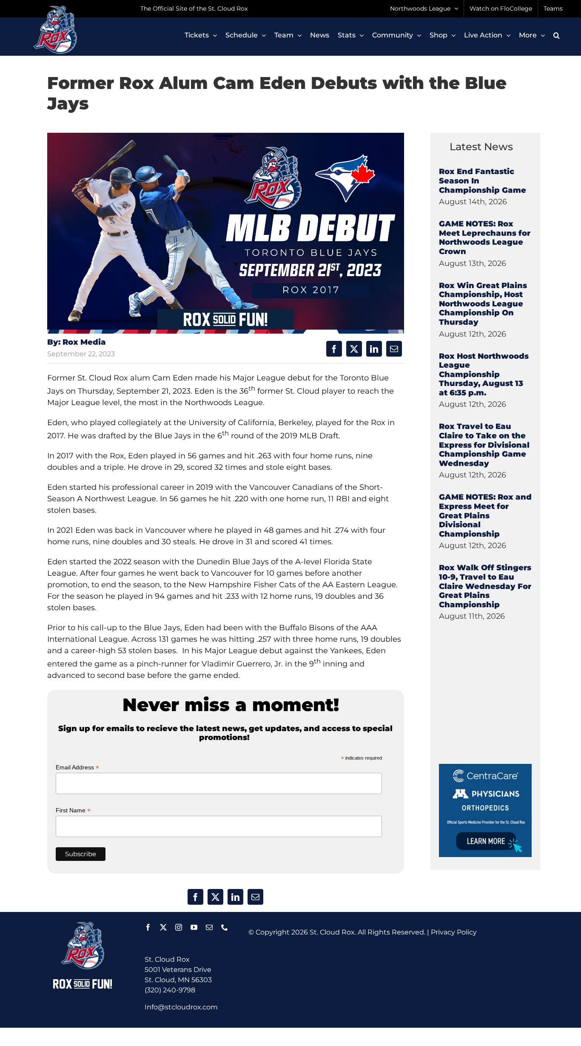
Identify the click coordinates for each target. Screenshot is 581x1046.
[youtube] (194, 927)
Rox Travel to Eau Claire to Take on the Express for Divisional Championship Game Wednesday (484, 445)
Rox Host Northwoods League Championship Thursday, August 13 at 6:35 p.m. (484, 374)
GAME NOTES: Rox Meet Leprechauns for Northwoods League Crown (484, 237)
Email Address (77, 767)
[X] (354, 349)
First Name (73, 810)
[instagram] (178, 927)
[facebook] (148, 927)
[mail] (209, 927)
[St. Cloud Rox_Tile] (485, 767)
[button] (556, 35)
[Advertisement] (503, 710)
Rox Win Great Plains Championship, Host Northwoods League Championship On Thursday (483, 304)
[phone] (224, 927)
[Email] (394, 349)
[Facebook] (334, 349)
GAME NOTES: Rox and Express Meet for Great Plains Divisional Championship (485, 515)
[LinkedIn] (374, 349)
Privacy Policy (454, 932)
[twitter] (163, 927)
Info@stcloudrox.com (181, 1007)
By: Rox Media (76, 342)
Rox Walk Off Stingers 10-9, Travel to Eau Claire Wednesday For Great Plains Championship (485, 586)
